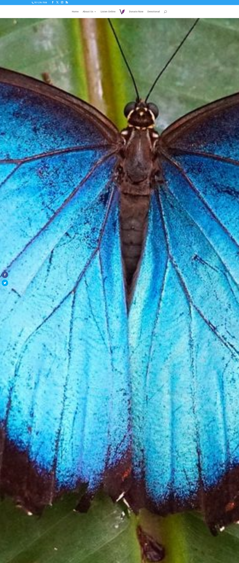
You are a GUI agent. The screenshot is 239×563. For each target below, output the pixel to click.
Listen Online (108, 11)
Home (75, 11)
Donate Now (136, 11)
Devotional (153, 11)
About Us (88, 11)
